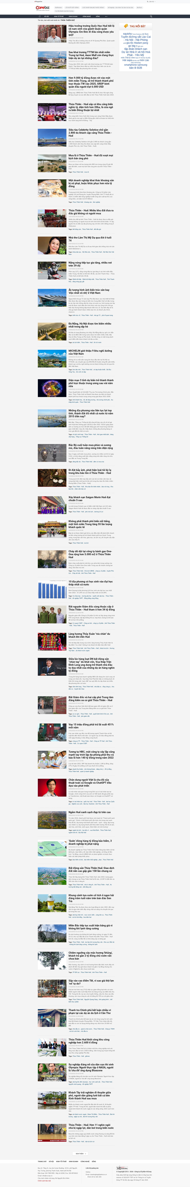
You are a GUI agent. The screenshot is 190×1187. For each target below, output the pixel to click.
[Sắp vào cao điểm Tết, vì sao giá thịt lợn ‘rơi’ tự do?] (53, 988)
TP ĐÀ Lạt (76, 972)
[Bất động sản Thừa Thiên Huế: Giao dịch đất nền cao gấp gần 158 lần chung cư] (53, 876)
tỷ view (132, 58)
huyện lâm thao (79, 689)
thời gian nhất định (103, 434)
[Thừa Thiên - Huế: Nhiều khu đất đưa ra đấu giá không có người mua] (53, 218)
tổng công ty (107, 686)
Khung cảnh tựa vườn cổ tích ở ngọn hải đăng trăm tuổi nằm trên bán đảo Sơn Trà (91, 898)
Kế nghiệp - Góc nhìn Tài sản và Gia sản (120, 7)
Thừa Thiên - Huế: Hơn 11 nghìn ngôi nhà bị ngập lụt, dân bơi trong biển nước (91, 1126)
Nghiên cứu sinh (77, 804)
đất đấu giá (97, 229)
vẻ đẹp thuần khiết (99, 369)
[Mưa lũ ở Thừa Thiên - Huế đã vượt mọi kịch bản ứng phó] (53, 163)
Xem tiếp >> (75, 1152)
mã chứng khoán (89, 769)
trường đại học (86, 596)
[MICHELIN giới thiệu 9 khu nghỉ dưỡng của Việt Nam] (53, 359)
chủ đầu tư (84, 1031)
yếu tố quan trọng (107, 315)
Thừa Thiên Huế (78, 172)
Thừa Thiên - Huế (87, 315)
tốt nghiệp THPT (77, 598)
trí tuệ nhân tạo (77, 801)
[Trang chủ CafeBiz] (40, 16)
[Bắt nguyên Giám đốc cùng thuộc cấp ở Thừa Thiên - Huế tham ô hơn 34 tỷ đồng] (53, 614)
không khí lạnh (92, 944)
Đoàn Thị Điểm (92, 1114)
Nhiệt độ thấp (77, 279)
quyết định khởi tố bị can (101, 714)
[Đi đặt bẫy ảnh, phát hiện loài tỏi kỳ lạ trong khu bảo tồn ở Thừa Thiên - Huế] (53, 478)
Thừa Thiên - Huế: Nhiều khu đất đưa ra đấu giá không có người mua (91, 212)
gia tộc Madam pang (137, 42)
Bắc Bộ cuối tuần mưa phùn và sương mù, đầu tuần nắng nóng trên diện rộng (91, 447)
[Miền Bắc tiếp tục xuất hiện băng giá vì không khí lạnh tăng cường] (53, 933)
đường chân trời (78, 915)
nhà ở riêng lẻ (88, 884)
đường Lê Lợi (98, 512)
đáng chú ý (99, 769)
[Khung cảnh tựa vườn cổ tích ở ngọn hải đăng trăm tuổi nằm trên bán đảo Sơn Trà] (53, 903)
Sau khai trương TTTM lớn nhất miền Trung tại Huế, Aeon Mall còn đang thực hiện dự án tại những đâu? (91, 55)
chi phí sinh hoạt (78, 434)
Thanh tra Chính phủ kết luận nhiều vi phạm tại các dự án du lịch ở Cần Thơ (90, 1012)
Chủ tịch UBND (89, 571)
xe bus (145, 34)
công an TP (76, 741)
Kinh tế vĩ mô (61, 1161)
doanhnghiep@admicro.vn (98, 1174)
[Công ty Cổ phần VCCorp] (122, 1167)
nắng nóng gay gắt (78, 281)
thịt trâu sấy (135, 60)
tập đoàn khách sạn (135, 48)
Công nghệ (85, 1161)
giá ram (140, 46)
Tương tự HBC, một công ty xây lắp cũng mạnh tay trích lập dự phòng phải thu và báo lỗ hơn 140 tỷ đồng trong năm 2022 (92, 754)
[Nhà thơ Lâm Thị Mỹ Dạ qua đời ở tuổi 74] (53, 245)
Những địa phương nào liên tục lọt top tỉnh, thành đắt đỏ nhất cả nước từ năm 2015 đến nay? (91, 413)
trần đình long (77, 686)
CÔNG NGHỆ (87, 16)
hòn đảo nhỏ (76, 369)
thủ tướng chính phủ (103, 400)
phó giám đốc (85, 716)
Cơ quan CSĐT (77, 623)
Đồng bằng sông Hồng (91, 598)
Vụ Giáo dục (77, 596)
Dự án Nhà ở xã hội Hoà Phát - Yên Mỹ (136, 53)
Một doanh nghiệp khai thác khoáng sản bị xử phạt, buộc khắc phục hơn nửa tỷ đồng (91, 183)
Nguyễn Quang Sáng (91, 999)
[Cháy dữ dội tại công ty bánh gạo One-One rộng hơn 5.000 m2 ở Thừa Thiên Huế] (53, 559)
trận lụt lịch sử (89, 1141)
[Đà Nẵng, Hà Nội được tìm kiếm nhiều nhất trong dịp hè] (53, 331)
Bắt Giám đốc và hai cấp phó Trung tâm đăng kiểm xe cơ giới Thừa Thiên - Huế (91, 699)
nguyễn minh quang (75, 1084)
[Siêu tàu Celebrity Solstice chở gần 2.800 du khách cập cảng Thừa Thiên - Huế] (53, 138)
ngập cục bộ (78, 1116)
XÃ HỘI (46, 16)
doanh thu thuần (78, 769)
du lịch (86, 543)
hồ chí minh (97, 342)
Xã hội (51, 1161)
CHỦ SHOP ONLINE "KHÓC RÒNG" (93, 7)
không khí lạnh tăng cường (78, 944)
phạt (100, 860)
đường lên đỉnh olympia (80, 1082)
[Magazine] (38, 1)
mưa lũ (86, 172)
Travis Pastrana (137, 34)
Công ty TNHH (109, 1029)
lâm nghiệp (96, 202)
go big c (132, 45)
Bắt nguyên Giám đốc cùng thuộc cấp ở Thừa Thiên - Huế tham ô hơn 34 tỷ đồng (92, 608)
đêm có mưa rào (98, 462)
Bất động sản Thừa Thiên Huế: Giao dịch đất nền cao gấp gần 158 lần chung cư (91, 870)
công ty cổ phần (100, 571)
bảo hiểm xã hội (78, 860)
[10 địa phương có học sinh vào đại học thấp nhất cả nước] (53, 589)
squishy (127, 33)
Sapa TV (137, 58)
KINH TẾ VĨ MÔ (59, 16)
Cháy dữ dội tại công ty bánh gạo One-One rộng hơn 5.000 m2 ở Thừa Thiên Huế (90, 554)
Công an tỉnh (88, 623)
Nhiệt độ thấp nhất (88, 279)
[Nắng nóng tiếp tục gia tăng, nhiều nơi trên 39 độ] (53, 270)
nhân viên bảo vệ (80, 489)
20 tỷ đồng (108, 769)
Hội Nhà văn (86, 252)
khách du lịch (104, 648)
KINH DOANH (73, 16)
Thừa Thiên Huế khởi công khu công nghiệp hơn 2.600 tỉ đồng (89, 1041)
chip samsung (136, 62)
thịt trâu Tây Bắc (145, 58)
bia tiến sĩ (85, 830)
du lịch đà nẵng (77, 917)
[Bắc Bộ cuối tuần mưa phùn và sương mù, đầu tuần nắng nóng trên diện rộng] (53, 453)
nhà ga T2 (97, 315)
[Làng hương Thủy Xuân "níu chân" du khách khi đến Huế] (53, 642)
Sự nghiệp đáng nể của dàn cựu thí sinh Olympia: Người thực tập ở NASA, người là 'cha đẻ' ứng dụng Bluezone (91, 1067)
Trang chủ (42, 1161)
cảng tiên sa (100, 915)
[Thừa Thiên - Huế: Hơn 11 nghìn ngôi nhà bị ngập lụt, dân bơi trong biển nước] (53, 1133)
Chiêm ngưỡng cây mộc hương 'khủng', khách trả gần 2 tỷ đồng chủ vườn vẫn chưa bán (91, 955)
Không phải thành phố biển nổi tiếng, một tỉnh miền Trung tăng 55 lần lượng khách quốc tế (90, 524)
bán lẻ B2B (135, 67)
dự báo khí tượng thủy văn (93, 942)
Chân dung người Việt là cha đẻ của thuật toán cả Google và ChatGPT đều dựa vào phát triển (90, 782)
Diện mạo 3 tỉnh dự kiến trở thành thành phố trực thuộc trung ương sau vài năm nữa (91, 383)
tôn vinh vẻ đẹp (81, 372)
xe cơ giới (76, 714)
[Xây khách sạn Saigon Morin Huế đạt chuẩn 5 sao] (53, 505)
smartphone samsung (135, 64)
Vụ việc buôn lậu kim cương (64, 11)
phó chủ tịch (89, 512)
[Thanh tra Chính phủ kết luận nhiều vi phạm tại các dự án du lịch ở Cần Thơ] (53, 1018)
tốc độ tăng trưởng (89, 400)
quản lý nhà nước (86, 1029)
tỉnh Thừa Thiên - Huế (88, 573)
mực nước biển (89, 915)
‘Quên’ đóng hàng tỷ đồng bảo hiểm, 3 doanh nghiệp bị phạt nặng (90, 842)
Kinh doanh (73, 1161)
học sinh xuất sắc (94, 1082)
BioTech (139, 7)
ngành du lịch (77, 830)
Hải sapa (127, 60)
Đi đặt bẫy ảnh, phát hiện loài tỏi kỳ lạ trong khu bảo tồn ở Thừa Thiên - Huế (90, 471)
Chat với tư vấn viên (94, 1177)
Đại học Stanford (89, 804)
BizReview (58, 7)
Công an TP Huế (99, 741)
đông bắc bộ (76, 462)
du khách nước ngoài (82, 650)
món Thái (125, 58)
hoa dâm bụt (87, 917)
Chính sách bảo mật (44, 1181)
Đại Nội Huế (82, 832)
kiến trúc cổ (76, 315)
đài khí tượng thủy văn (90, 1116)
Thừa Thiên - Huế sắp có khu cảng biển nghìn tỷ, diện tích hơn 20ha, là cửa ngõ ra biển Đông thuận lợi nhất (91, 107)
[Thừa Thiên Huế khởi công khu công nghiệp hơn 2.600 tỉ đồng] (53, 1047)
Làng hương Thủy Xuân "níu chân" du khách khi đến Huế (89, 635)
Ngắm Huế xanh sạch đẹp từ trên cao (90, 812)
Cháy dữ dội (76, 573)
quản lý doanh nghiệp (87, 771)
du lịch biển (76, 342)
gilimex (87, 1056)
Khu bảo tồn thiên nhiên (92, 486)
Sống (94, 1161)
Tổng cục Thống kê (82, 437)
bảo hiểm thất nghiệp (90, 860)
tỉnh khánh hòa (77, 400)
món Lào (144, 60)
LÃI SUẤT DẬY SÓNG (72, 7)
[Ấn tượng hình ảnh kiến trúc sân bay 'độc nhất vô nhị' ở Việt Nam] (53, 298)
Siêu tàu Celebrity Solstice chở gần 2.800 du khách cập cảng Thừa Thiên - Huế (90, 132)
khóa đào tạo (77, 252)
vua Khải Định (94, 830)
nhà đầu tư (97, 686)
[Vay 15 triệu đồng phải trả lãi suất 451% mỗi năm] (53, 732)
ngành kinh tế (73, 832)
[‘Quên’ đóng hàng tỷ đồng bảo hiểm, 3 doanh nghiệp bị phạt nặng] (53, 849)
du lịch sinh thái (74, 1031)
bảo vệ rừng (105, 486)
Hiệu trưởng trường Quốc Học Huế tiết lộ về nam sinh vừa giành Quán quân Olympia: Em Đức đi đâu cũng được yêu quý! (91, 30)
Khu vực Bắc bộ (109, 942)
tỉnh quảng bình (104, 999)
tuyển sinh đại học (98, 596)
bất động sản (77, 229)
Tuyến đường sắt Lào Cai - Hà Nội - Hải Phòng (136, 38)
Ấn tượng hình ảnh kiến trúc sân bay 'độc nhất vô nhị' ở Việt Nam (89, 291)
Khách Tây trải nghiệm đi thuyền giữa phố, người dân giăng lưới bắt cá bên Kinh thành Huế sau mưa (90, 1095)
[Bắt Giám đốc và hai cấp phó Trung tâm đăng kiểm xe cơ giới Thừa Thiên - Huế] (53, 705)
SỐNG (98, 16)
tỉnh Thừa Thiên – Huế (91, 648)
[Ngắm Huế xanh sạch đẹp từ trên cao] (53, 820)
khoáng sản (88, 202)
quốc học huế (88, 801)
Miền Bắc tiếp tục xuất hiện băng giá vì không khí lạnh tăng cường (90, 927)
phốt (124, 43)
